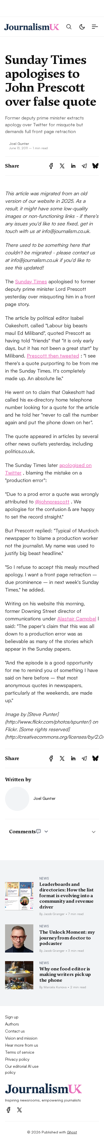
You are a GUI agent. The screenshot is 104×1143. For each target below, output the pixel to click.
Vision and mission (21, 1038)
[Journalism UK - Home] (31, 27)
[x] (19, 1110)
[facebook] (8, 1110)
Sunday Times (31, 281)
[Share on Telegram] (84, 166)
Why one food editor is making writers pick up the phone (65, 974)
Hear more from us (21, 1045)
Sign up (11, 1016)
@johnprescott (52, 501)
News (44, 878)
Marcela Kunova (55, 987)
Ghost (72, 1132)
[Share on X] (62, 166)
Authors (12, 1024)
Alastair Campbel (76, 618)
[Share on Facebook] (51, 166)
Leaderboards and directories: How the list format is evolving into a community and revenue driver (66, 895)
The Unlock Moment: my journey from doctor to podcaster (66, 938)
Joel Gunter (19, 143)
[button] (68, 27)
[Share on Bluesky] (95, 166)
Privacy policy (17, 1059)
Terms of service (19, 1052)
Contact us (15, 1031)
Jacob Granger (54, 914)
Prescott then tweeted (53, 355)
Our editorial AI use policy (22, 1069)
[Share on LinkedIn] (73, 166)
